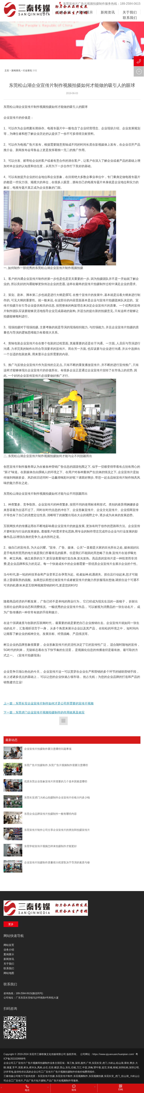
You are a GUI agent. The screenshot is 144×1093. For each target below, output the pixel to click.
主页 (6, 70)
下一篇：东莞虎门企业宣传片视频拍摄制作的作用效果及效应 (44, 712)
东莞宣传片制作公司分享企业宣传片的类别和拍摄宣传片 (57, 829)
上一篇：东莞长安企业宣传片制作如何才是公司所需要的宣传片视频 (49, 703)
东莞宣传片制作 (64, 1076)
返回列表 (63, 721)
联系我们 (9, 968)
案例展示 (9, 954)
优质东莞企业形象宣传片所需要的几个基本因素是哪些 (55, 781)
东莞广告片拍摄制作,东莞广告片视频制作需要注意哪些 (56, 765)
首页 (45, 12)
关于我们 (9, 963)
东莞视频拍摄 (96, 1076)
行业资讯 (27, 70)
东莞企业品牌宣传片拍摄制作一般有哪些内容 (50, 813)
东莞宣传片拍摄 (46, 1076)
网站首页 (9, 944)
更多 (11, 924)
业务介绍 (9, 949)
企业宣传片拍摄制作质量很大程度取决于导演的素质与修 (57, 862)
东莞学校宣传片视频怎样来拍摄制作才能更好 (50, 846)
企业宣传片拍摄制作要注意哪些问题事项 (47, 748)
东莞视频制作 (80, 1076)
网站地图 (9, 973)
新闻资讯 (15, 70)
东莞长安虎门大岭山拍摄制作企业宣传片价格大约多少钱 (57, 797)
